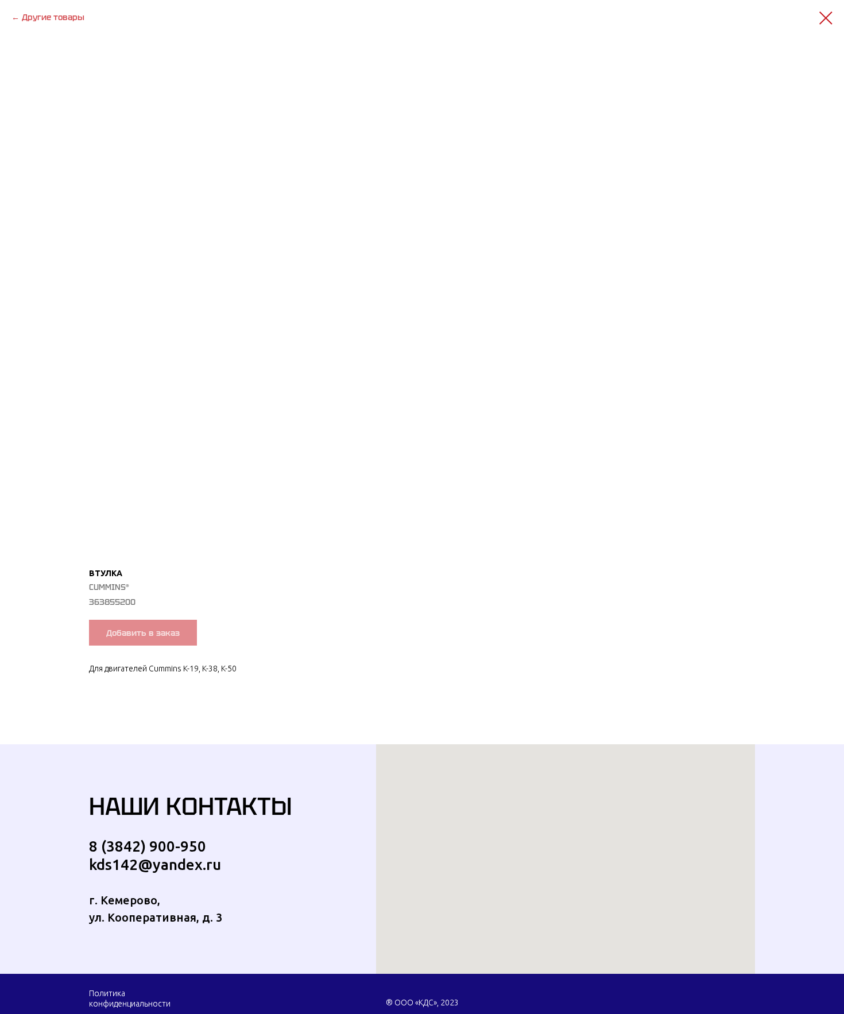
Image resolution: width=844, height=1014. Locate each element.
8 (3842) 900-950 (147, 846)
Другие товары (53, 17)
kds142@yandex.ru (155, 864)
